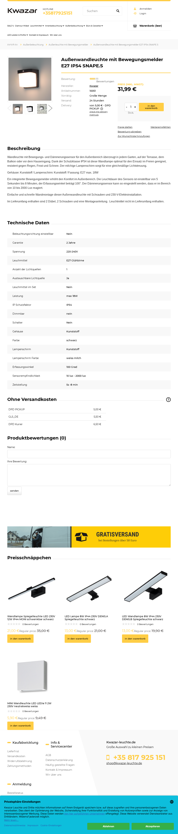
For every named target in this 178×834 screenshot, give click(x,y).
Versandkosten (16, 756)
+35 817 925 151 (138, 757)
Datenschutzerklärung (59, 760)
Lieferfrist (13, 751)
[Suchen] (118, 11)
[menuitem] (10, 26)
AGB (48, 755)
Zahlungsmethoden (19, 766)
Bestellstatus (15, 793)
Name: (11, 447)
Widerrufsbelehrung (19, 761)
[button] (9, 109)
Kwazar (94, 86)
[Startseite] (22, 11)
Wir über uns (53, 774)
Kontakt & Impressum (59, 769)
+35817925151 (57, 13)
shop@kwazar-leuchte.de (124, 763)
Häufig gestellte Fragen (60, 764)
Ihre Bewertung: (17, 461)
